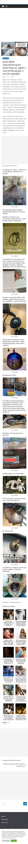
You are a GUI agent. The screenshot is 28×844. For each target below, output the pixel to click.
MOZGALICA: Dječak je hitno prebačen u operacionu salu (14, 765)
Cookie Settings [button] (6, 840)
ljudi (15, 128)
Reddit (15, 166)
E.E (13, 76)
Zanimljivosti (5, 58)
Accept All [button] (14, 840)
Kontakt (3, 816)
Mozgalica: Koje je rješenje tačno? (12, 760)
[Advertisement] (14, 27)
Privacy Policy (4, 822)
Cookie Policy (4, 819)
